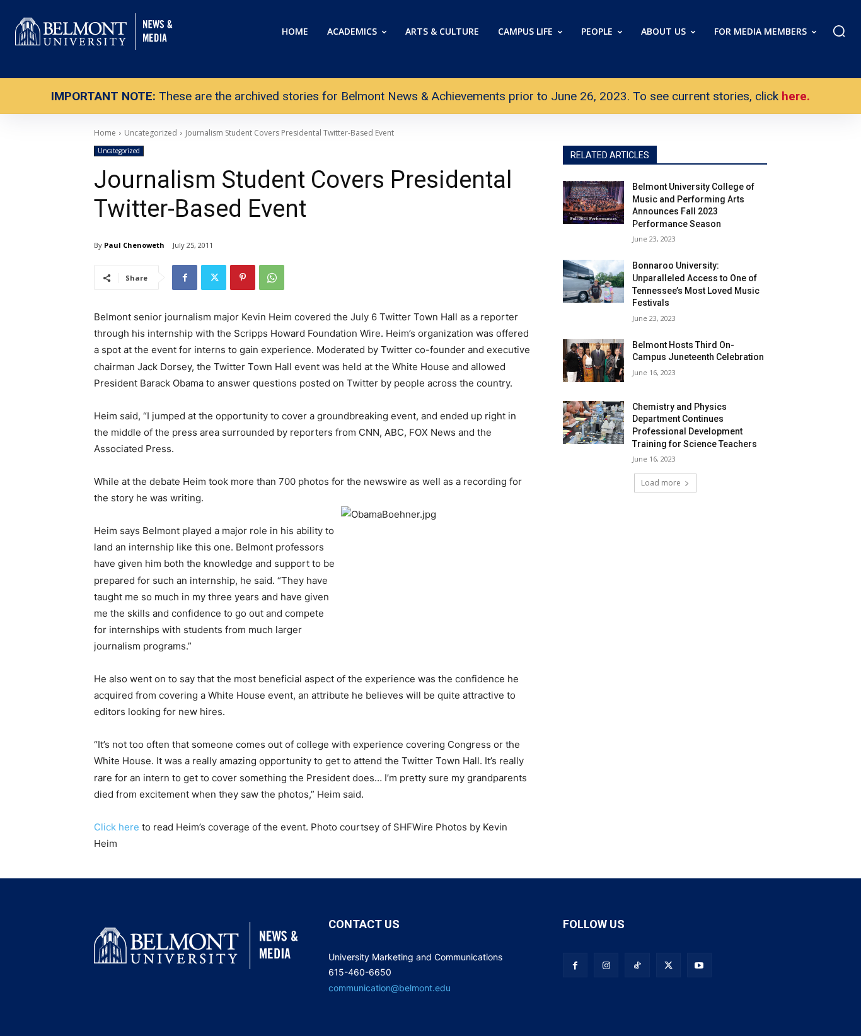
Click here (118, 827)
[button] (839, 31)
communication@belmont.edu (389, 987)
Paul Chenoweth (134, 245)
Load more (661, 482)
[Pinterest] (242, 277)
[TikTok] (637, 965)
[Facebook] (184, 277)
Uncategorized (119, 150)
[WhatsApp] (271, 277)
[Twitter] (213, 277)
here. (796, 96)
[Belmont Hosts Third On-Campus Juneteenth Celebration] (593, 360)
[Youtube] (699, 965)
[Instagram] (606, 965)
